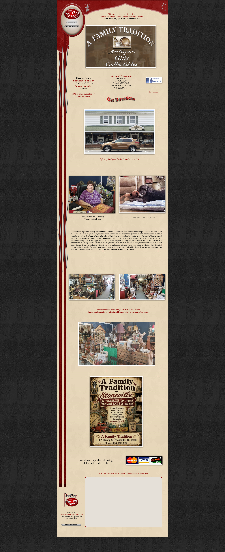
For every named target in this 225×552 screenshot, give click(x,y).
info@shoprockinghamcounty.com (71, 514)
